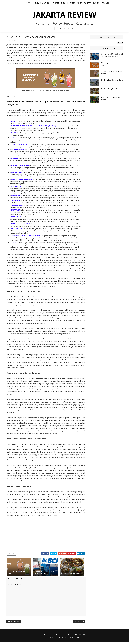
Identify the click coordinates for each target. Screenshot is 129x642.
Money (79, 3)
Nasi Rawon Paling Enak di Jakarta (70, 573)
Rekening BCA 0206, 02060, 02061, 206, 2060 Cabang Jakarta (44, 572)
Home (20, 3)
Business (96, 3)
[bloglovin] (68, 634)
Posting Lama (79, 621)
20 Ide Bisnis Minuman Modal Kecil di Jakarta (18, 572)
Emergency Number (68, 3)
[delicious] (64, 634)
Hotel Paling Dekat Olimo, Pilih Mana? (112, 80)
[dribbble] (48, 634)
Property (87, 3)
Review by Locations (41, 3)
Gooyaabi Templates (78, 638)
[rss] (60, 634)
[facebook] (56, 28)
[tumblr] (72, 634)
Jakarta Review (64, 14)
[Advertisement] (46, 536)
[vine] (52, 634)
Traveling (105, 3)
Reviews (28, 3)
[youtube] (72, 28)
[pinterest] (68, 28)
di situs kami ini (47, 460)
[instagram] (64, 28)
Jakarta (16, 40)
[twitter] (60, 28)
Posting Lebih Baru (13, 621)
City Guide (55, 3)
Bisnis (11, 40)
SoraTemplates (56, 638)
